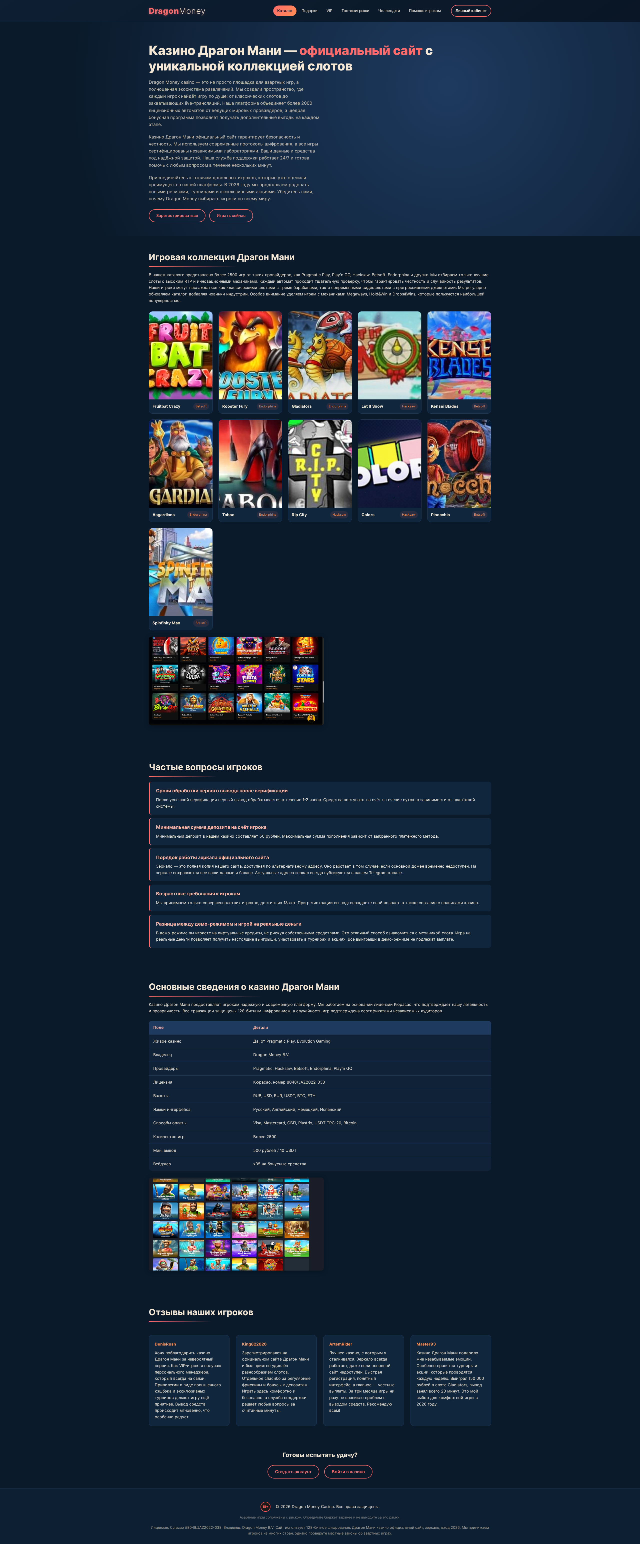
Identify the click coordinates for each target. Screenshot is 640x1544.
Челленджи (389, 10)
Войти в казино (348, 1471)
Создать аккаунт (293, 1471)
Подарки (310, 10)
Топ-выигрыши (355, 10)
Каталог (284, 10)
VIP (329, 10)
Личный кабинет (471, 10)
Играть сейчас (231, 215)
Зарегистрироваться (177, 215)
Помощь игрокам (425, 10)
